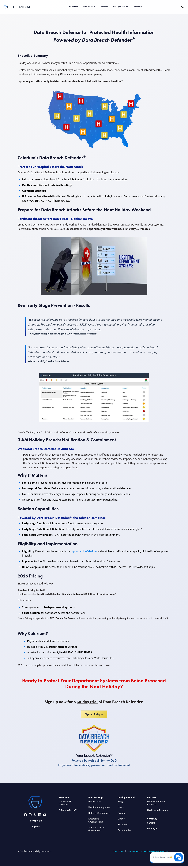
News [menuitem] (121, 807)
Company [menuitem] (152, 818)
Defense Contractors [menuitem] (99, 813)
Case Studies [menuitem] (124, 830)
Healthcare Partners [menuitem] (157, 810)
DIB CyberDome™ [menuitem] (68, 810)
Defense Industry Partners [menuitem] (156, 803)
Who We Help (89, 6)
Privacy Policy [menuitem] (118, 851)
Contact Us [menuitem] (36, 820)
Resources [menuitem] (123, 824)
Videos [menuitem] (121, 818)
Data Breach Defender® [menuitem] (65, 803)
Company (137, 6)
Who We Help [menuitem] (95, 797)
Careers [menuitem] (151, 822)
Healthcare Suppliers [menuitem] (99, 807)
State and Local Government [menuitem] (96, 829)
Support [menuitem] (36, 826)
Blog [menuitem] (120, 801)
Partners (104, 6)
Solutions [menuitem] (64, 797)
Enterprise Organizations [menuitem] (95, 820)
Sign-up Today (92, 714)
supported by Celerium (83, 551)
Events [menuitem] (121, 813)
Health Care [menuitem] (94, 801)
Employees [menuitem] (153, 828)
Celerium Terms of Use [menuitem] (136, 851)
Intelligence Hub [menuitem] (126, 797)
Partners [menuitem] (151, 797)
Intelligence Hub (120, 6)
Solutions (73, 6)
